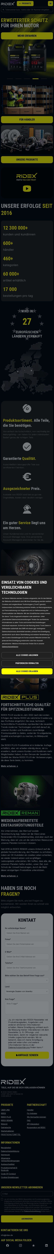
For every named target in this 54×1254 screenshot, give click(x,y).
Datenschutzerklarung (10, 647)
